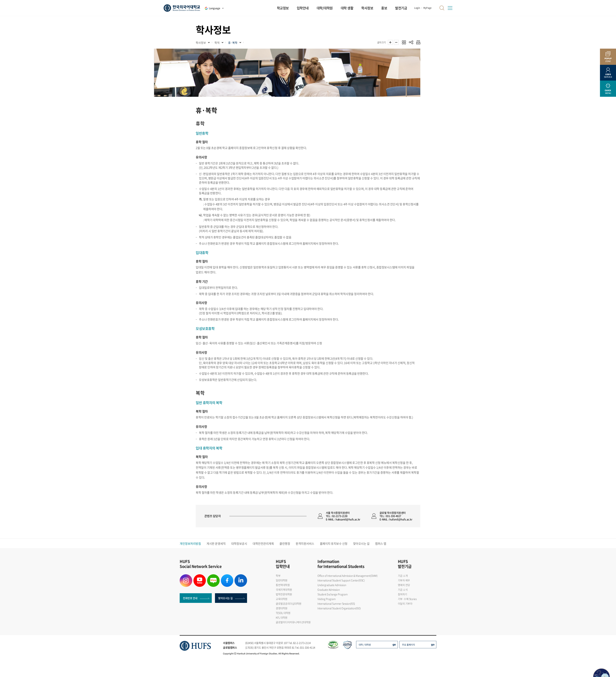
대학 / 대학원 (365, 644)
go (394, 644)
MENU (608, 91)
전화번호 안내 (190, 598)
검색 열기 (442, 8)
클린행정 (284, 543)
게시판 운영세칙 (216, 543)
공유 (411, 42)
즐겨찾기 (403, 42)
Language (214, 8)
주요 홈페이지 (408, 644)
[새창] (186, 576)
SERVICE (608, 75)
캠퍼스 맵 (380, 543)
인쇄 (417, 42)
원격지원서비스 (305, 543)
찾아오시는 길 (361, 543)
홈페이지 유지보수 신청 (333, 543)
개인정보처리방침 (190, 543)
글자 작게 (396, 42)
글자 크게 (390, 42)
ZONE (608, 59)
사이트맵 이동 (450, 8)
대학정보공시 (239, 543)
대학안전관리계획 (263, 543)
